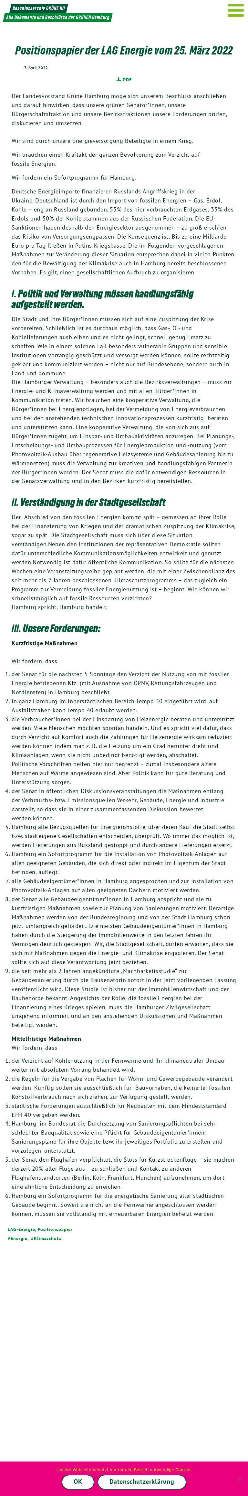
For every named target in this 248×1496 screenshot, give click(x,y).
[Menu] (236, 10)
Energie (19, 1238)
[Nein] (240, 1479)
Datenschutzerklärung (141, 1481)
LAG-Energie (21, 1229)
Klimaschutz (47, 1238)
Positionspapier (55, 1229)
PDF (127, 79)
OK (78, 1481)
